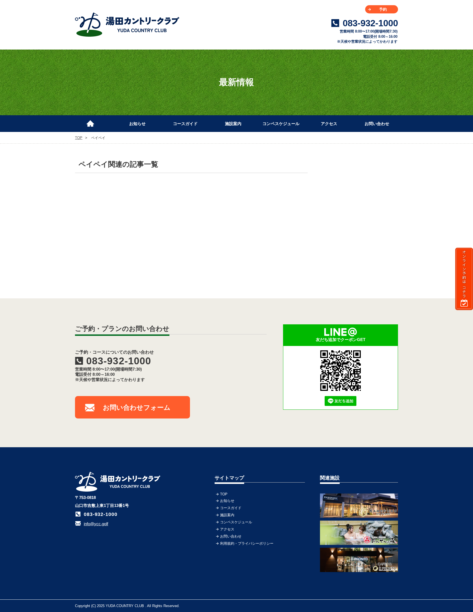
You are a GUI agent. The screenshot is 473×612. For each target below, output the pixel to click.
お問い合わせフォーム (137, 407)
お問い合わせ (377, 123)
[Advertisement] (357, 193)
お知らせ (137, 123)
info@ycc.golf (96, 523)
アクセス (329, 123)
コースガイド (185, 123)
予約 (383, 9)
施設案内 (233, 123)
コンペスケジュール (281, 123)
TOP (93, 121)
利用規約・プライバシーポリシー (246, 543)
